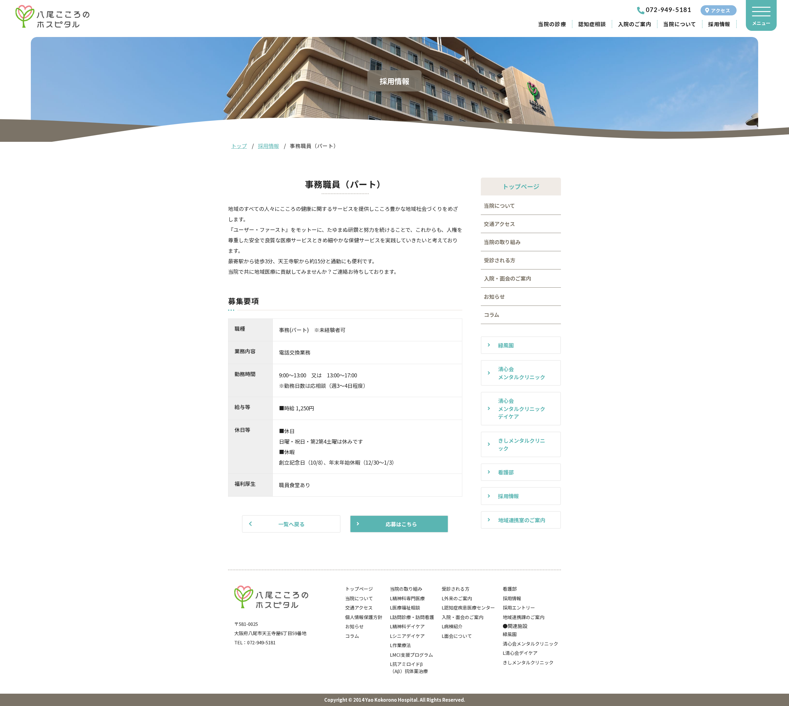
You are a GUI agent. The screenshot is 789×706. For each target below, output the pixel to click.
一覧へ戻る (291, 524)
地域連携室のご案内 (521, 520)
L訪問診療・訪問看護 (412, 617)
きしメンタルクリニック (521, 444)
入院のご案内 (634, 24)
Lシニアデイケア (407, 636)
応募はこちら (401, 524)
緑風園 (506, 345)
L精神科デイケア (407, 626)
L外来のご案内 (457, 598)
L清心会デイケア (520, 653)
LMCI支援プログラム (411, 654)
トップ (239, 146)
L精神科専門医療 (407, 598)
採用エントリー (519, 607)
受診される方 (499, 260)
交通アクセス (499, 224)
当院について (679, 24)
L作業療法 (400, 645)
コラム (491, 314)
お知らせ (494, 296)
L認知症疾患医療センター (468, 607)
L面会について (457, 636)
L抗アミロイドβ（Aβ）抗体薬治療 (409, 667)
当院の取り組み (502, 242)
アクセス (720, 10)
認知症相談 (592, 24)
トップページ (359, 588)
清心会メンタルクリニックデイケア (521, 408)
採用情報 (719, 24)
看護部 (506, 472)
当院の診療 (552, 24)
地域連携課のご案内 (523, 617)
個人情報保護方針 (363, 617)
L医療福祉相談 (405, 607)
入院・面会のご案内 (507, 278)
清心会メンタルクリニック (521, 373)
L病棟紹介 (452, 626)
